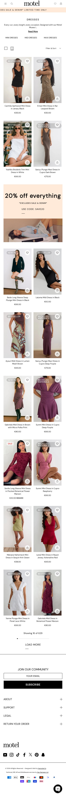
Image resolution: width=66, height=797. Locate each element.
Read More (33, 31)
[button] (27, 61)
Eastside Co (42, 768)
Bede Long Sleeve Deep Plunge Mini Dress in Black (17, 299)
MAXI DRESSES (50, 37)
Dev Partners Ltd (42, 772)
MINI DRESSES (11, 37)
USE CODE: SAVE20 (33, 209)
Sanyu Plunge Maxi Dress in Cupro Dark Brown (47, 171)
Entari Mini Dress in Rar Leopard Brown (47, 107)
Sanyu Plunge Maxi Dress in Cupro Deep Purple (47, 362)
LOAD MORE (33, 644)
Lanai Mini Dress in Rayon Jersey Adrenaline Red (47, 556)
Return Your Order (16, 724)
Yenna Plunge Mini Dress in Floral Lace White (17, 619)
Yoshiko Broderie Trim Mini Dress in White (17, 171)
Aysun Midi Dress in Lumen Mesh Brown (17, 362)
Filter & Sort (51, 48)
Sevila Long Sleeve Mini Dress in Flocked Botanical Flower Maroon (17, 491)
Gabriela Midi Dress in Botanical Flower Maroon (47, 619)
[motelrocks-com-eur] (32, 3)
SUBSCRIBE (33, 684)
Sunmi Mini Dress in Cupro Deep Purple (47, 426)
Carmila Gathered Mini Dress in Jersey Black (17, 107)
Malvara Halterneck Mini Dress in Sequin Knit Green (17, 556)
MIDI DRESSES (31, 37)
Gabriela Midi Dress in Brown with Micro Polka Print (17, 426)
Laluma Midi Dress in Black (47, 297)
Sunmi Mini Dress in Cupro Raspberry (47, 489)
